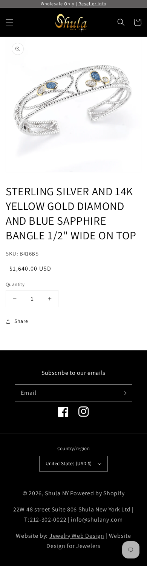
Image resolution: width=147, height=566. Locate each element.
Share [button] (21, 321)
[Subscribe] (123, 393)
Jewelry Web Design (76, 536)
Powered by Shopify (97, 493)
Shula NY (57, 493)
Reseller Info (92, 3)
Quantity (15, 284)
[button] (9, 22)
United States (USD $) (69, 463)
